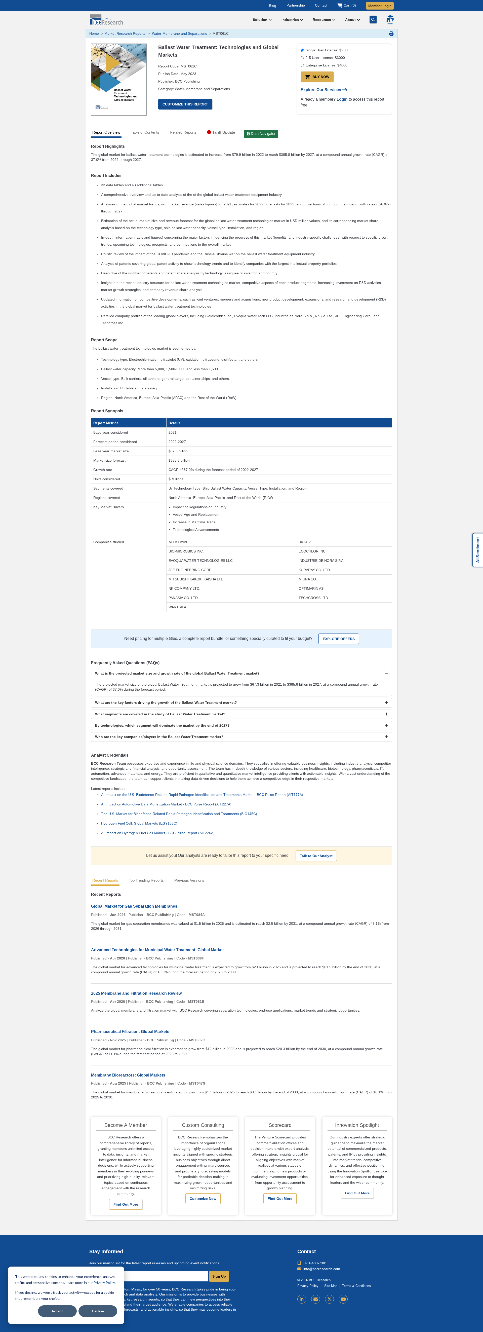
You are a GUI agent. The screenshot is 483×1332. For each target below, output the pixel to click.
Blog (272, 5)
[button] (241, 673)
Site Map (330, 1286)
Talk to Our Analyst (316, 856)
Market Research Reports (124, 33)
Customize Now (203, 1199)
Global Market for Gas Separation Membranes (134, 906)
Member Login (379, 6)
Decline (98, 1311)
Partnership (296, 5)
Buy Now (320, 77)
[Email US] (315, 1299)
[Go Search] (373, 19)
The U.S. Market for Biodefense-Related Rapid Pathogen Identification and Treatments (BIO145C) (179, 814)
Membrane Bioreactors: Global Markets (128, 1075)
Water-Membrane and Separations (179, 33)
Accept (57, 1311)
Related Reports (183, 132)
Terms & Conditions (356, 1286)
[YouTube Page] (343, 1299)
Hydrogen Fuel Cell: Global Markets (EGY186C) (139, 823)
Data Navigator (263, 133)
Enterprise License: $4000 (326, 65)
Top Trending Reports (146, 880)
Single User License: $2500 (327, 50)
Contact (321, 5)
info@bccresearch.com (321, 1269)
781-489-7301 (315, 1263)
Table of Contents (145, 132)
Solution (260, 20)
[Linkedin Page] (301, 1299)
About (351, 20)
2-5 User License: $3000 (325, 58)
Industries (290, 20)
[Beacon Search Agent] (390, 19)
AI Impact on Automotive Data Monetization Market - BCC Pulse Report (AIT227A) (166, 804)
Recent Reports (105, 880)
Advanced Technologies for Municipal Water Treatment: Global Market (157, 950)
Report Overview (106, 132)
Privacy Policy (104, 1282)
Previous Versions (189, 880)
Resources (322, 20)
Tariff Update (223, 132)
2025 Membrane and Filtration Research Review (136, 993)
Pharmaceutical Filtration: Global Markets (130, 1031)
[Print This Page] (391, 33)
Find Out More (125, 1204)
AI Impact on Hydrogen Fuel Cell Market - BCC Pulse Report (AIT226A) (158, 833)
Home (94, 33)
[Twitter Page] (329, 1299)
